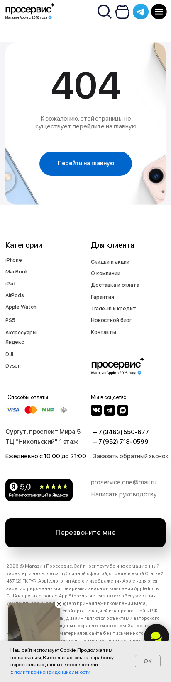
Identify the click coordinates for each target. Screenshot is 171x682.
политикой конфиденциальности (52, 672)
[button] (132, 456)
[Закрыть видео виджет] (59, 604)
